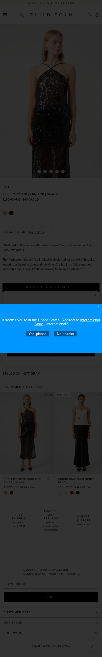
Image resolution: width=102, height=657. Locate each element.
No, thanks (65, 334)
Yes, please (37, 334)
